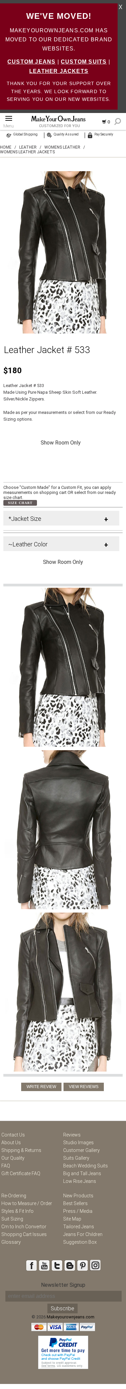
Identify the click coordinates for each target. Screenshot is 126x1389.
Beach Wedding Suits (85, 1165)
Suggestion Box (80, 1242)
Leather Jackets (58, 71)
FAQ (5, 1165)
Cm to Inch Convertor (23, 1226)
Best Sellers (75, 1203)
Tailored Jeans (78, 1226)
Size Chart (20, 503)
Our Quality (13, 1158)
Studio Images (78, 1142)
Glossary (11, 1242)
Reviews (72, 1134)
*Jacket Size (24, 518)
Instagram (95, 1265)
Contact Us (13, 1134)
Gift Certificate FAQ (20, 1173)
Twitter (56, 1265)
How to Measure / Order (26, 1203)
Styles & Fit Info (17, 1211)
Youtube (44, 1265)
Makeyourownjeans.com (70, 1316)
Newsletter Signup (63, 1285)
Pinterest (82, 1265)
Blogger (69, 1265)
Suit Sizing (12, 1219)
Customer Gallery (81, 1150)
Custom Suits (84, 62)
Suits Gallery (76, 1158)
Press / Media (77, 1211)
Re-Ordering (13, 1195)
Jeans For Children (82, 1234)
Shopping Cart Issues (24, 1234)
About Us (11, 1142)
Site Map (72, 1219)
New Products (78, 1195)
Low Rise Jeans (79, 1181)
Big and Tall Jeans (82, 1173)
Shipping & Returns (21, 1150)
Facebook (31, 1265)
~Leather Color (28, 544)
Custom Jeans (31, 62)
